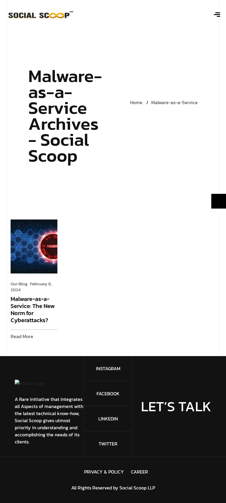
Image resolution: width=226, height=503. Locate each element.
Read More (22, 336)
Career (139, 471)
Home (136, 102)
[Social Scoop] (40, 14)
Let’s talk (176, 406)
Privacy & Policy (104, 471)
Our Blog (19, 283)
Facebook (108, 393)
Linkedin (108, 418)
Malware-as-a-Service (174, 102)
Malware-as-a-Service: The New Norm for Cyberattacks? (33, 310)
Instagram (108, 368)
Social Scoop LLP (137, 487)
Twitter (108, 443)
